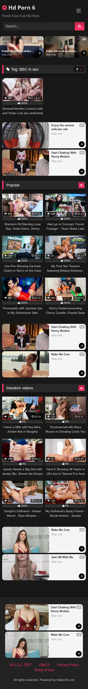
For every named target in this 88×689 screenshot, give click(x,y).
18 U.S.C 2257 (20, 665)
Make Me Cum (60, 354)
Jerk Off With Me (62, 557)
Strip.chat (7, 54)
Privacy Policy (68, 665)
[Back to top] (74, 676)
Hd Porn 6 (21, 7)
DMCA (44, 665)
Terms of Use (44, 670)
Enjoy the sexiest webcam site (18, 51)
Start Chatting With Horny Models (64, 154)
